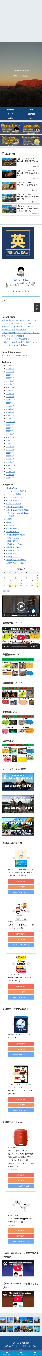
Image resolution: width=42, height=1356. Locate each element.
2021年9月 (10, 474)
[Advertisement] (21, 21)
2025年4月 (10, 393)
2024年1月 (10, 418)
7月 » (9, 591)
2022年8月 (10, 446)
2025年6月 (10, 387)
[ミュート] (34, 615)
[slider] (19, 615)
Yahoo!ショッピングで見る (21, 892)
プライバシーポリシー (30, 1346)
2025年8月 (10, 381)
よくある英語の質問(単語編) (18, 509)
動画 (9, 522)
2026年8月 (10, 365)
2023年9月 (10, 425)
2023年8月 (10, 428)
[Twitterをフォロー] (16, 291)
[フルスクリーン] (37, 615)
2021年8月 (10, 478)
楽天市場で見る (21, 881)
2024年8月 (10, 403)
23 (37, 583)
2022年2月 (10, 459)
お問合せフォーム (11, 1346)
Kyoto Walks (12, 488)
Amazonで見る (21, 887)
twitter (21, 1349)
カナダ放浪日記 (13, 500)
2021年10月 (10, 471)
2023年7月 (10, 431)
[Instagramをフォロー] (19, 291)
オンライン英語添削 (15, 497)
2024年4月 (10, 415)
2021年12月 (10, 465)
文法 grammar (13, 538)
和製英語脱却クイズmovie (17, 535)
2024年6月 (10, 409)
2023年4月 (10, 434)
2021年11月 (10, 468)
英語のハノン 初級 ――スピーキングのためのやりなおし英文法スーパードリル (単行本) (20, 872)
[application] (21, 606)
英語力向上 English (15, 544)
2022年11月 (10, 443)
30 (37, 586)
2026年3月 (10, 375)
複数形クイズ (12, 556)
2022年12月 (10, 440)
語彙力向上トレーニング (16, 563)
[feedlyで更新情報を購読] (25, 291)
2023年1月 (10, 437)
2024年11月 (10, 400)
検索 (3, 301)
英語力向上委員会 (21, 280)
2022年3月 (10, 456)
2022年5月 (10, 453)
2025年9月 (10, 378)
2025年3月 (10, 396)
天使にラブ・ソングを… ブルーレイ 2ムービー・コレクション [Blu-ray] (20, 1090)
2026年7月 (10, 368)
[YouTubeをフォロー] (22, 291)
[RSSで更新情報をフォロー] (28, 291)
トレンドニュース (14, 503)
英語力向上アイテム (15, 550)
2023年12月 (10, 421)
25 (10, 586)
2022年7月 (10, 449)
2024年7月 (10, 406)
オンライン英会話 (14, 494)
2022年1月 (10, 462)
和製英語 (10, 525)
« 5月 (4, 591)
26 (15, 586)
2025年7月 (10, 384)
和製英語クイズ (13, 531)
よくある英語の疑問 (15, 506)
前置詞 (9, 519)
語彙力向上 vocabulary (16, 559)
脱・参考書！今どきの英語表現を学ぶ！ (17, 339)
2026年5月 (10, 371)
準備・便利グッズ (14, 541)
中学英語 (10, 516)
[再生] (4, 615)
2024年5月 (10, 412)
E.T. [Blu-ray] (13, 1037)
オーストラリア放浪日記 (16, 491)
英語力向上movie (14, 547)
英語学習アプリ (13, 553)
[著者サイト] (13, 291)
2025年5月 (10, 390)
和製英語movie (13, 528)
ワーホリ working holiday (17, 513)
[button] (21, 606)
